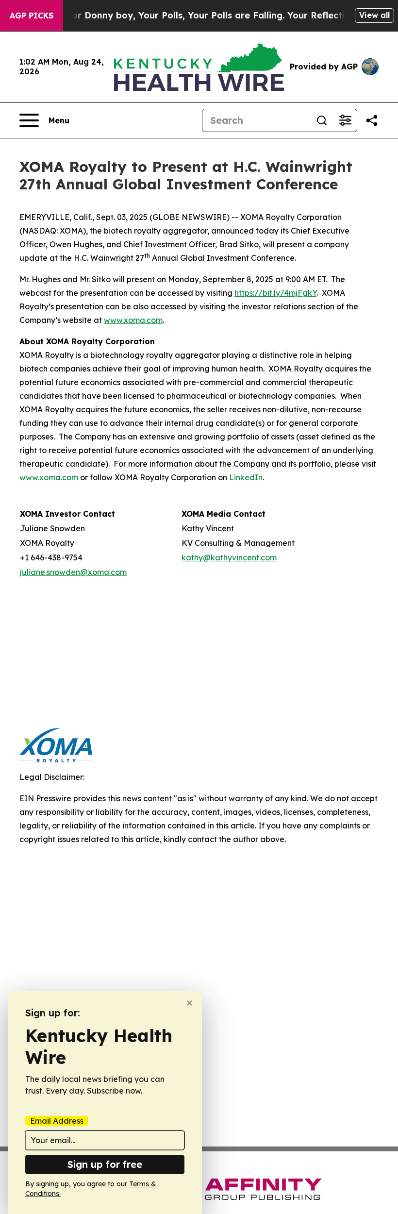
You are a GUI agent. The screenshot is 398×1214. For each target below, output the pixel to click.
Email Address (56, 1121)
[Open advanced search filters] (345, 120)
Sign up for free (104, 1164)
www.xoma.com (133, 320)
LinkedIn (246, 477)
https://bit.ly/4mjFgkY (275, 293)
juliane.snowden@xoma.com (73, 572)
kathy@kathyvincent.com (229, 557)
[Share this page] (372, 120)
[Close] (189, 1003)
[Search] (321, 120)
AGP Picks (31, 15)
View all (374, 15)
